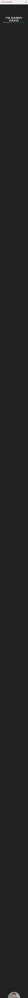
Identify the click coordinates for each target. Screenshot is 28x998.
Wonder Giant (19, 22)
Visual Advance (7, 2)
